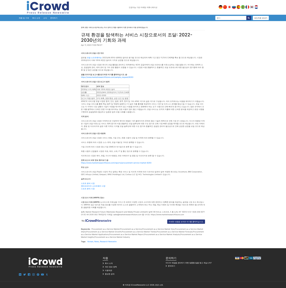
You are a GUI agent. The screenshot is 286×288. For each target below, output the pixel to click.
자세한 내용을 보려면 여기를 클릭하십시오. (186, 222)
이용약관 (108, 270)
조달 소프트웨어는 (94, 57)
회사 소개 (36, 18)
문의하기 (53, 18)
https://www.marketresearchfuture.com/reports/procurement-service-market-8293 (116, 163)
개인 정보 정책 (111, 267)
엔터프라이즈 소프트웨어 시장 (93, 186)
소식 (45, 18)
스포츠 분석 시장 (88, 183)
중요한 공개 (109, 274)
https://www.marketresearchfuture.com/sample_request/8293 (107, 77)
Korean (90, 241)
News (96, 241)
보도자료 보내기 (260, 18)
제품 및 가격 (24, 18)
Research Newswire (108, 241)
